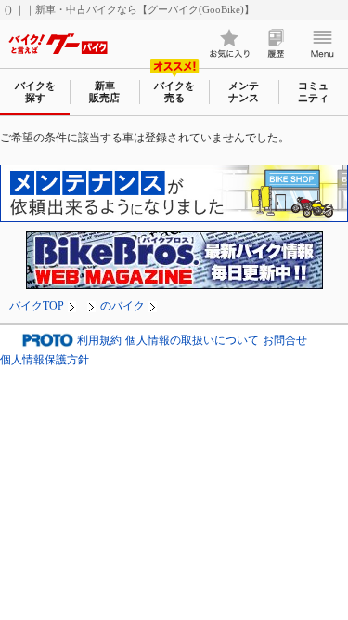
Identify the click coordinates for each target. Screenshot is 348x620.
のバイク (122, 305)
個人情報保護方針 (44, 359)
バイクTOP (36, 305)
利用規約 (99, 341)
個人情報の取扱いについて (192, 341)
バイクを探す (35, 91)
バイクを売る (174, 91)
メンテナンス (243, 91)
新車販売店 (104, 91)
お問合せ (285, 341)
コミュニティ (313, 91)
